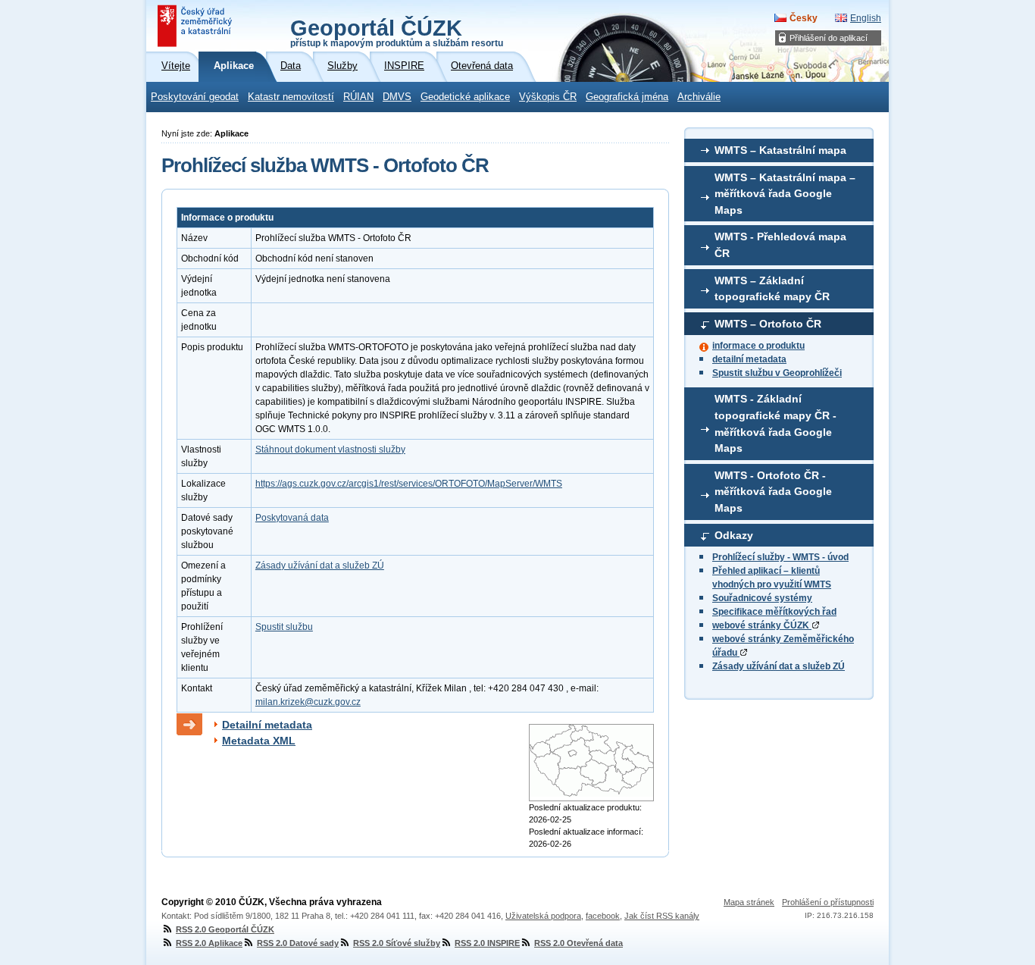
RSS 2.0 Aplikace (209, 943)
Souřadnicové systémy (762, 598)
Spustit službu (284, 627)
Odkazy (733, 535)
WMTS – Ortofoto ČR (767, 324)
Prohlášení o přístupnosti (828, 902)
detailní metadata (749, 359)
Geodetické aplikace (465, 97)
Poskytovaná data (292, 517)
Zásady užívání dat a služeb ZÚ (778, 666)
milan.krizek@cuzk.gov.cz (308, 702)
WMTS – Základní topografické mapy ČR (772, 288)
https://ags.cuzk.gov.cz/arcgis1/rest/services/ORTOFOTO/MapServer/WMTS (408, 483)
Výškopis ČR (548, 97)
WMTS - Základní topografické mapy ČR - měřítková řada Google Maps (775, 423)
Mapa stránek (749, 902)
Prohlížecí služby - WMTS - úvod (780, 557)
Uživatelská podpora (543, 915)
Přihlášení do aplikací (829, 37)
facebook (603, 915)
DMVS (397, 97)
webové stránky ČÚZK (761, 625)
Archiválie (699, 97)
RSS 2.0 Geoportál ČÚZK (225, 929)
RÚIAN (358, 97)
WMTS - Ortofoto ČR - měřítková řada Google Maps (773, 491)
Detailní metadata (267, 725)
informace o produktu (758, 345)
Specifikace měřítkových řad (774, 611)
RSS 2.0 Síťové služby (396, 943)
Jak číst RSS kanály (661, 915)
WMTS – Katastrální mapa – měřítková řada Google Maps (784, 193)
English (865, 18)
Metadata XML (258, 741)
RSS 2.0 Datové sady (298, 943)
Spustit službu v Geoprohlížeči (777, 373)
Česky (804, 18)
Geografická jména (627, 97)
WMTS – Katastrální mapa (780, 150)
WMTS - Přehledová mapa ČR (780, 244)
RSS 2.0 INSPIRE (487, 943)
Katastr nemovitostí (291, 97)
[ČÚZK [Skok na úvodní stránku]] (196, 26)
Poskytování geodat (195, 97)
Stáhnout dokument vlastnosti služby (330, 449)
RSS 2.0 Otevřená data (578, 943)
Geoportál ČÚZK (396, 32)
